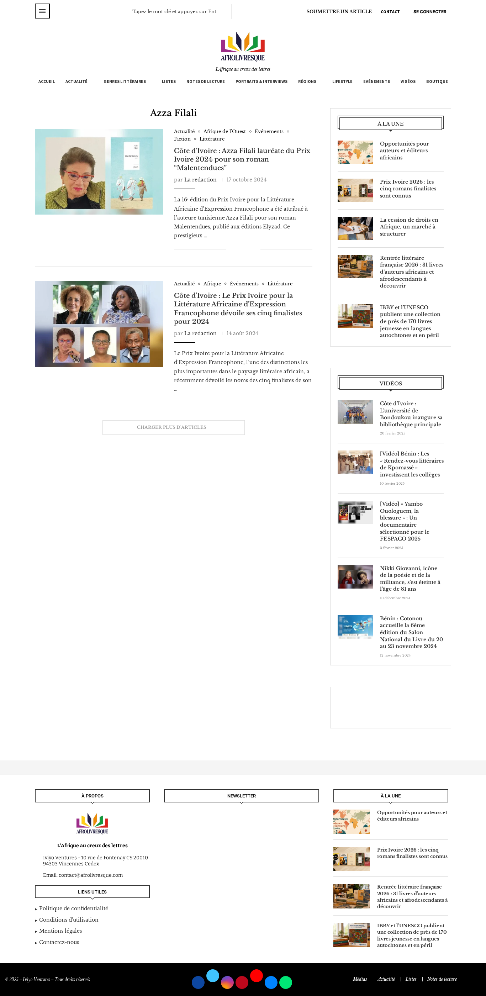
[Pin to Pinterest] (247, 249)
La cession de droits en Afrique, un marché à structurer (409, 227)
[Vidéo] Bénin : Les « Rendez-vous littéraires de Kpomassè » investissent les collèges (412, 464)
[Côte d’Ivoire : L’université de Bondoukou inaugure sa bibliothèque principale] (355, 412)
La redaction (200, 179)
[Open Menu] (42, 11)
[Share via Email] (255, 249)
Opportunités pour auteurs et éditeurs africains (404, 151)
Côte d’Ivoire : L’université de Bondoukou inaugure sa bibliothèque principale (411, 414)
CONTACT (390, 11)
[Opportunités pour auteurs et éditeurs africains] (355, 152)
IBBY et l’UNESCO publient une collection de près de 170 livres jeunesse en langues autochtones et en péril (410, 321)
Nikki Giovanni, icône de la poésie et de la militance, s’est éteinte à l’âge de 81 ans (410, 578)
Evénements (376, 81)
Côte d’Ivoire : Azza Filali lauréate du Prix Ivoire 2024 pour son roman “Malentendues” (242, 159)
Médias (360, 979)
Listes (169, 81)
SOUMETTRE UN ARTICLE (339, 11)
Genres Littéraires (125, 81)
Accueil (46, 81)
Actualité (76, 81)
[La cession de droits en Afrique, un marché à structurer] (355, 228)
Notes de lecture (205, 81)
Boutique (437, 81)
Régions (307, 81)
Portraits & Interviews (261, 81)
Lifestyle (342, 81)
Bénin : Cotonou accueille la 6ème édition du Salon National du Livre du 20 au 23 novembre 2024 (411, 632)
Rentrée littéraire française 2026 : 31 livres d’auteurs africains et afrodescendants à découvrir (411, 272)
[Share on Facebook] (236, 249)
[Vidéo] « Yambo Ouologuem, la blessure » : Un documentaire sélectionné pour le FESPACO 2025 (404, 521)
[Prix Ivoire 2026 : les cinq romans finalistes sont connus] (355, 190)
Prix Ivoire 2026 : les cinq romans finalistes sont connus (408, 189)
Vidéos (408, 81)
